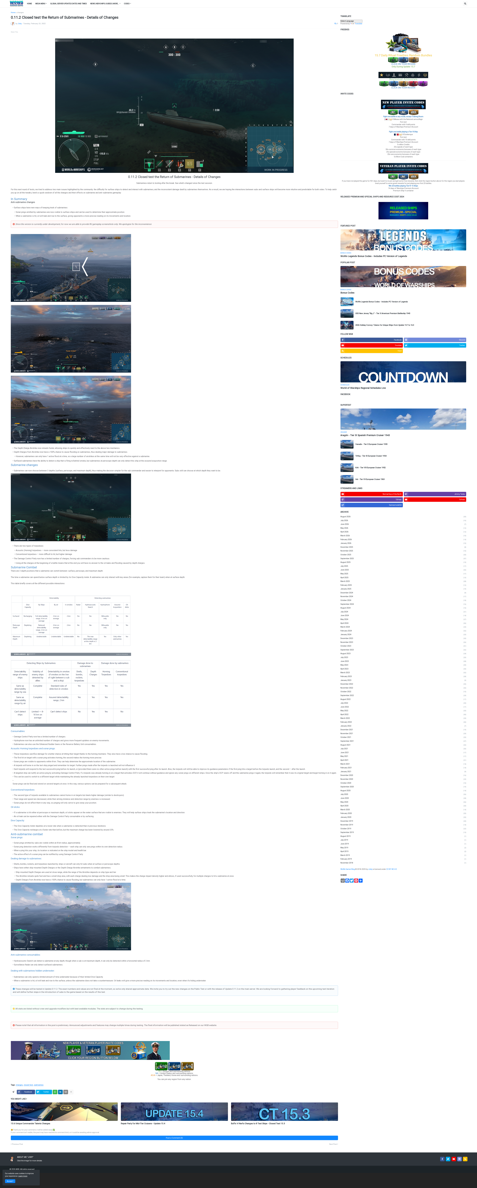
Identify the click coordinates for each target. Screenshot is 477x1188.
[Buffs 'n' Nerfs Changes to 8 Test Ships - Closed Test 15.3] (284, 1111)
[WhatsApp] (55, 1092)
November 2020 (403, 779)
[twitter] (448, 1159)
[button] (465, 3)
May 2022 (403, 711)
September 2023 (403, 650)
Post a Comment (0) (174, 1138)
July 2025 (403, 566)
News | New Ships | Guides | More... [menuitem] (104, 4)
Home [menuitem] (29, 4)
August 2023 (403, 654)
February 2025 (403, 585)
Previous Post (17, 1144)
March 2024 (403, 627)
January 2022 (403, 726)
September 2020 (403, 787)
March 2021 (403, 764)
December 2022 (403, 684)
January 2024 (403, 634)
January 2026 (403, 543)
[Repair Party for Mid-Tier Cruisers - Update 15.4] (174, 1111)
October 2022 (403, 692)
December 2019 (403, 821)
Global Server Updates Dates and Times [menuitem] (68, 4)
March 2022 (403, 718)
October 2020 (403, 783)
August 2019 (403, 836)
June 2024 (403, 615)
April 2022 (403, 714)
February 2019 (403, 859)
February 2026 (403, 539)
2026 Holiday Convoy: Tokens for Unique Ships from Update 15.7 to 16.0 (384, 325)
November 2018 (403, 863)
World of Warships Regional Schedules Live (363, 388)
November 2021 (403, 733)
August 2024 (403, 608)
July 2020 (403, 794)
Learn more (22, 1176)
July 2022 (403, 703)
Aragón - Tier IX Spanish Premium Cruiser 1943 (365, 435)
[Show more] (71, 1092)
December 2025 (403, 547)
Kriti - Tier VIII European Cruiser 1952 (370, 467)
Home (13, 12)
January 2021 (403, 772)
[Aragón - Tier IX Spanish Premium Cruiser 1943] (403, 419)
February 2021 (403, 768)
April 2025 (403, 578)
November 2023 (403, 642)
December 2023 (403, 638)
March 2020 (403, 810)
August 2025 (403, 562)
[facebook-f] (442, 1159)
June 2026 (403, 524)
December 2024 (403, 593)
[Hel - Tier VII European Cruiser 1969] (347, 479)
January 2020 (403, 817)
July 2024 (403, 612)
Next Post (333, 1144)
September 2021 (403, 741)
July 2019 (403, 840)
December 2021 (403, 730)
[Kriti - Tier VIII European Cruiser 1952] (347, 467)
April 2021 (403, 760)
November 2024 (403, 596)
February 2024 (403, 631)
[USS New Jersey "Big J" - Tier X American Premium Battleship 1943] (347, 313)
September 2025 (403, 558)
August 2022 (403, 699)
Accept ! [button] (10, 1181)
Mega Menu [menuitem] (40, 4)
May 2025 (403, 574)
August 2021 (403, 745)
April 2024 (403, 623)
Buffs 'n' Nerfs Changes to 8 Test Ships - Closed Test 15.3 (258, 1123)
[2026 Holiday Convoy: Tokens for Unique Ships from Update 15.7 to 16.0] (347, 325)
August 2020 (403, 791)
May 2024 (403, 619)
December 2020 (403, 775)
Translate (358, 24)
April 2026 (403, 532)
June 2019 (403, 844)
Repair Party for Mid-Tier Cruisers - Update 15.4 (143, 1123)
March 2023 (403, 673)
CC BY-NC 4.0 (391, 869)
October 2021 (403, 737)
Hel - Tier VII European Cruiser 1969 (370, 479)
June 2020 (403, 798)
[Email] (65, 1092)
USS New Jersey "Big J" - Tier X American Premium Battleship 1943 (382, 313)
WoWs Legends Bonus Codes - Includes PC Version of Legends (373, 256)
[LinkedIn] (60, 1092)
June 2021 (403, 752)
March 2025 (403, 581)
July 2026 (403, 520)
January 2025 (403, 589)
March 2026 (403, 536)
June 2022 (403, 707)
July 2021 (403, 749)
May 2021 (403, 756)
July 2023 (403, 657)
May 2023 (403, 665)
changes (20, 12)
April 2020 (403, 806)
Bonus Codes (347, 292)
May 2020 (403, 802)
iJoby (370, 869)
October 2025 (403, 555)
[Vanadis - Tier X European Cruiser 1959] (347, 444)
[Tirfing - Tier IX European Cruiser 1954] (347, 456)
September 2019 (403, 832)
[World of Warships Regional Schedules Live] (403, 371)
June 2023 (403, 661)
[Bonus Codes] (403, 276)
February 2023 (403, 676)
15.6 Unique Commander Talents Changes (30, 1123)
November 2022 (403, 688)
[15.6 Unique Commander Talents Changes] (64, 1111)
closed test (28, 1085)
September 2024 (403, 604)
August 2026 (403, 517)
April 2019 (403, 851)
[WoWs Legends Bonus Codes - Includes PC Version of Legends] (403, 239)
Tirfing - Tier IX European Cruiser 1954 (370, 456)
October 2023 (403, 646)
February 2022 (403, 722)
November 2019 (403, 825)
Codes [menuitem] (127, 4)
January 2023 (403, 680)
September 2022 (403, 695)
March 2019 (403, 855)
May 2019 (403, 848)
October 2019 (403, 829)
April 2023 (403, 669)
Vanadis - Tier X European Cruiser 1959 (371, 444)
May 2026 (403, 528)
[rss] (465, 1159)
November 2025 (403, 551)
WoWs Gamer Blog (347, 869)
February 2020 (403, 813)
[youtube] (454, 1159)
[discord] (459, 1159)
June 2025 (403, 570)
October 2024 (403, 600)
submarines (38, 1085)
